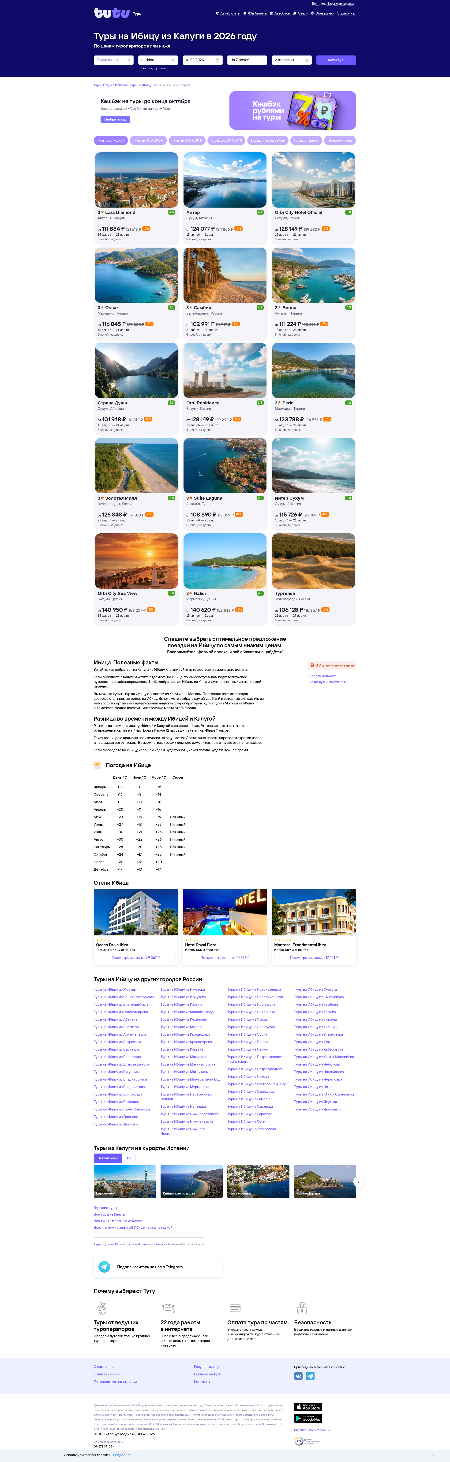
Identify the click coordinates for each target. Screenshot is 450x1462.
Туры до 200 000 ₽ (226, 140)
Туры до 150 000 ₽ (187, 140)
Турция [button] (159, 68)
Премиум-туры (339, 140)
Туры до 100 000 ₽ (148, 140)
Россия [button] (146, 68)
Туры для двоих (306, 140)
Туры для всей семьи (268, 140)
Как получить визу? (324, 676)
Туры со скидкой (111, 140)
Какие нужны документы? (328, 682)
